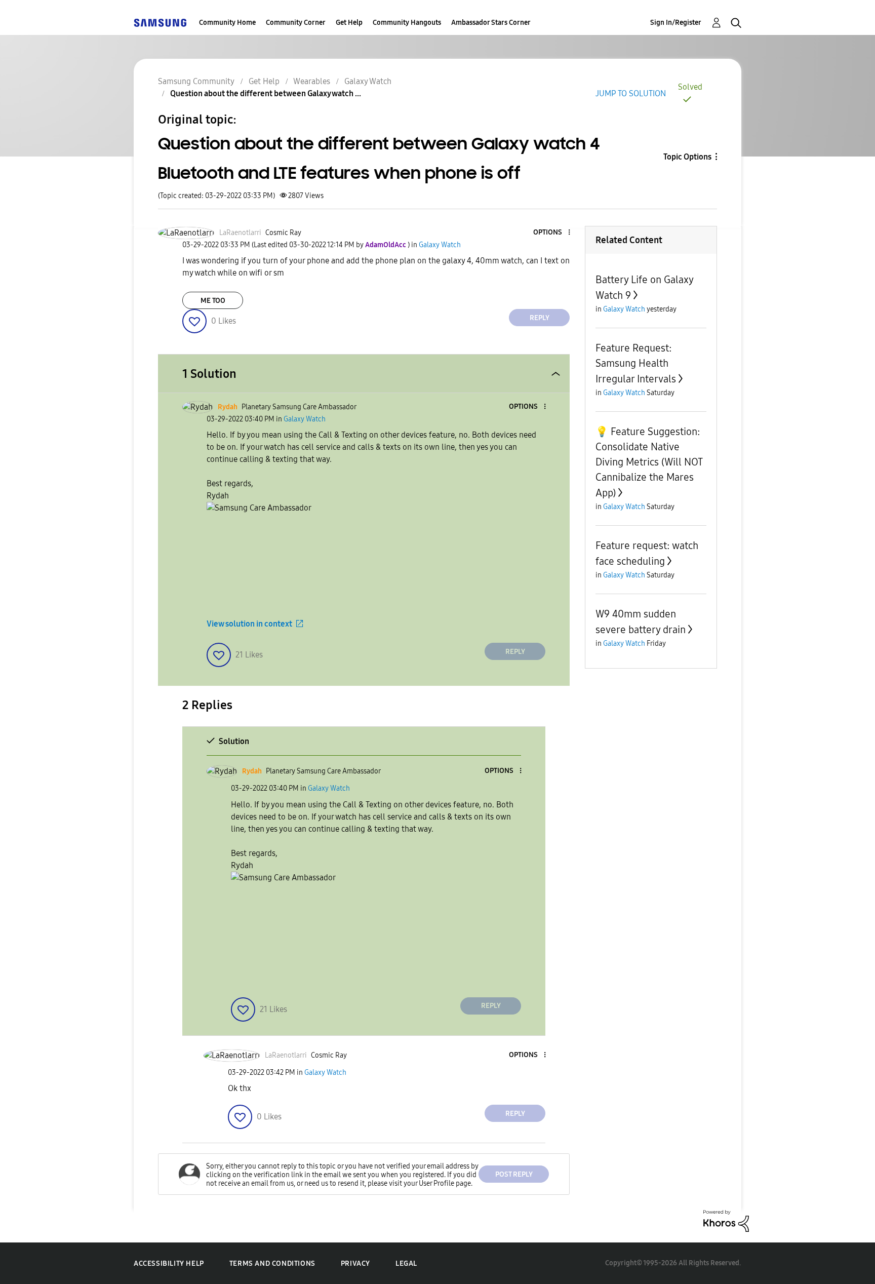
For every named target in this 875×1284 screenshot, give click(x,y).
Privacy (355, 1263)
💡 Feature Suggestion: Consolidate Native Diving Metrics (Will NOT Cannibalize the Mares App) (648, 462)
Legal (406, 1263)
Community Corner (296, 22)
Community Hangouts (407, 22)
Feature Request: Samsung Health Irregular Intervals (635, 363)
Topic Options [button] (687, 157)
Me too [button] (213, 300)
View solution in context (249, 624)
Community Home (227, 22)
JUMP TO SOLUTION (630, 93)
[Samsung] (160, 22)
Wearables (311, 81)
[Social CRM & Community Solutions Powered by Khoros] (726, 1220)
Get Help (349, 22)
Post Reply (514, 1174)
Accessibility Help (169, 1263)
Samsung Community (196, 81)
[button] (552, 233)
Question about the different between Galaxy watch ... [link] (265, 93)
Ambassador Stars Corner (491, 22)
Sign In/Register (675, 22)
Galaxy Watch (367, 81)
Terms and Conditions (272, 1263)
